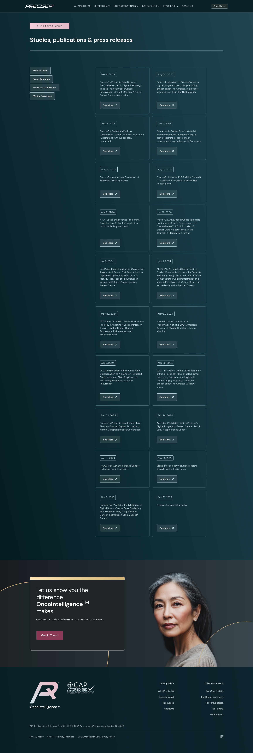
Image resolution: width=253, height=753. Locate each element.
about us (187, 6)
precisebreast (102, 6)
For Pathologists (214, 702)
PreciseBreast (166, 696)
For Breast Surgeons (212, 696)
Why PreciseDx (82, 6)
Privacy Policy (37, 736)
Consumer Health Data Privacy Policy (96, 736)
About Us (169, 708)
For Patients (216, 714)
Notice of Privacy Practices (60, 736)
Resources (168, 702)
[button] (126, 6)
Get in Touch (49, 635)
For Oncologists (214, 691)
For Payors (217, 708)
